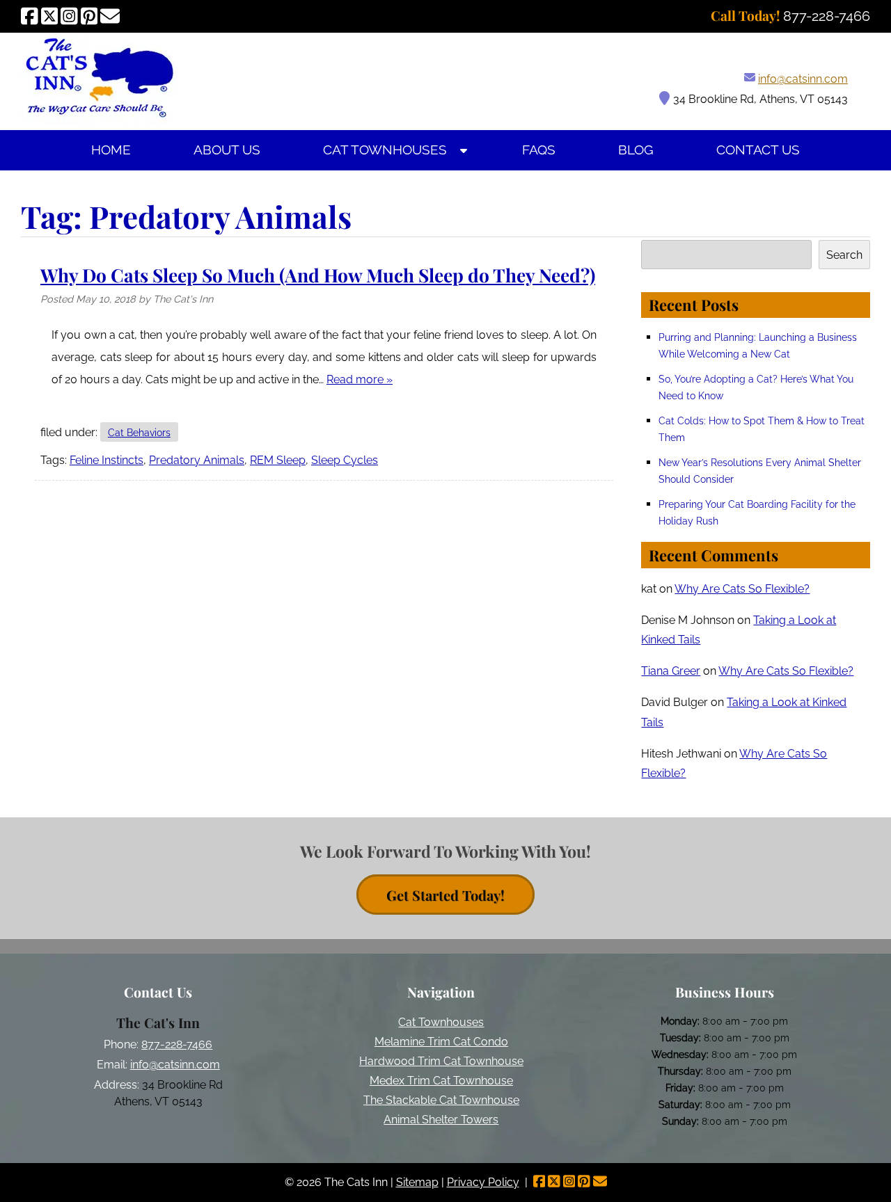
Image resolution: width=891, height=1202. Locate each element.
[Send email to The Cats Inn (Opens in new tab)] (110, 16)
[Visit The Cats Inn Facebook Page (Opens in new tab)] (29, 16)
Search (844, 255)
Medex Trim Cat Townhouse (441, 1080)
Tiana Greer (670, 671)
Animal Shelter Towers (441, 1119)
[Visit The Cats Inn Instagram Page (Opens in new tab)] (69, 16)
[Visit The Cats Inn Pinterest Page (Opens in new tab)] (89, 16)
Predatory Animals (196, 460)
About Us (227, 150)
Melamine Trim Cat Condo (441, 1041)
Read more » (359, 379)
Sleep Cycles (344, 460)
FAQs (538, 150)
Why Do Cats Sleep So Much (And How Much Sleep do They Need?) (317, 274)
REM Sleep (278, 460)
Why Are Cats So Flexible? (742, 588)
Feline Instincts (106, 460)
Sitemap (417, 1182)
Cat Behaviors (139, 432)
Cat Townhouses (385, 150)
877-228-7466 (176, 1044)
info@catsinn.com (803, 79)
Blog (636, 150)
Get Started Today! (445, 895)
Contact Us (758, 150)
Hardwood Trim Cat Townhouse (441, 1061)
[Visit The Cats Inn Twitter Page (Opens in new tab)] (49, 16)
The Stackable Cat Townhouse (441, 1100)
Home (111, 150)
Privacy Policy (483, 1182)
